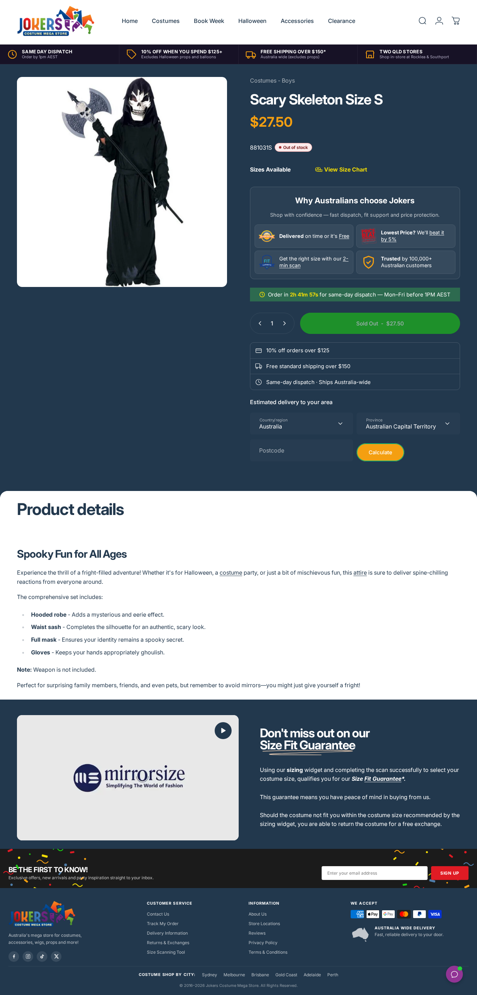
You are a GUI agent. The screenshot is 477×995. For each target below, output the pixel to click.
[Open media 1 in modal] (122, 182)
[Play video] (128, 777)
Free (344, 236)
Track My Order (163, 923)
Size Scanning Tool (166, 952)
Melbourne (234, 974)
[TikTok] (42, 956)
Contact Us (158, 914)
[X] (56, 956)
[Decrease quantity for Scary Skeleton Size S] (258, 323)
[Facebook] (13, 956)
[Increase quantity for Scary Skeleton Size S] (286, 323)
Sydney (209, 974)
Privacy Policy (263, 942)
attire (360, 572)
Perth (332, 974)
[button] (223, 730)
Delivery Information (167, 933)
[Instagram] (28, 956)
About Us (258, 914)
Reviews (257, 933)
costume (231, 572)
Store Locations (264, 923)
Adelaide (312, 974)
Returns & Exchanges (168, 942)
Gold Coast (286, 974)
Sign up (449, 873)
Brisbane (260, 974)
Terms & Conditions (268, 952)
